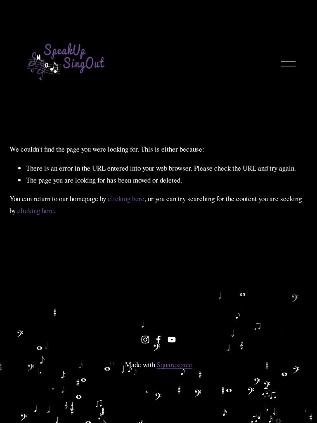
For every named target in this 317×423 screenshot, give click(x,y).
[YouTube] (172, 339)
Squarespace (174, 364)
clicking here (126, 198)
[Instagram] (145, 339)
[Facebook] (158, 339)
